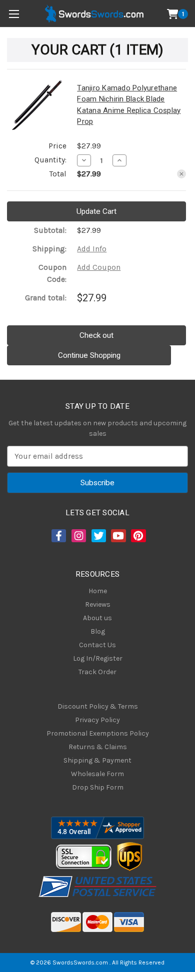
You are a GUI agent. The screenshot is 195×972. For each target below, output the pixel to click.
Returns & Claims (97, 747)
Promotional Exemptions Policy (97, 733)
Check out (97, 335)
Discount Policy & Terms (98, 706)
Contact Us (97, 645)
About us (97, 618)
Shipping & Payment (98, 760)
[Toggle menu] (14, 13)
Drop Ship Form (98, 787)
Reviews (97, 604)
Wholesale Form (97, 774)
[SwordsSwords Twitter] (98, 535)
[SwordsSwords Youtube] (117, 535)
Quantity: (50, 159)
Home (97, 591)
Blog (97, 631)
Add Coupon (98, 267)
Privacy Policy (97, 720)
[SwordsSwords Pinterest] (137, 535)
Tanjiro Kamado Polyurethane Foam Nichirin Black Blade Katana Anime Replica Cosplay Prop (128, 104)
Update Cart (96, 211)
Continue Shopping (89, 355)
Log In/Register (97, 658)
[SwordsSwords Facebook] (58, 535)
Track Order (97, 672)
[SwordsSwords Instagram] (78, 535)
